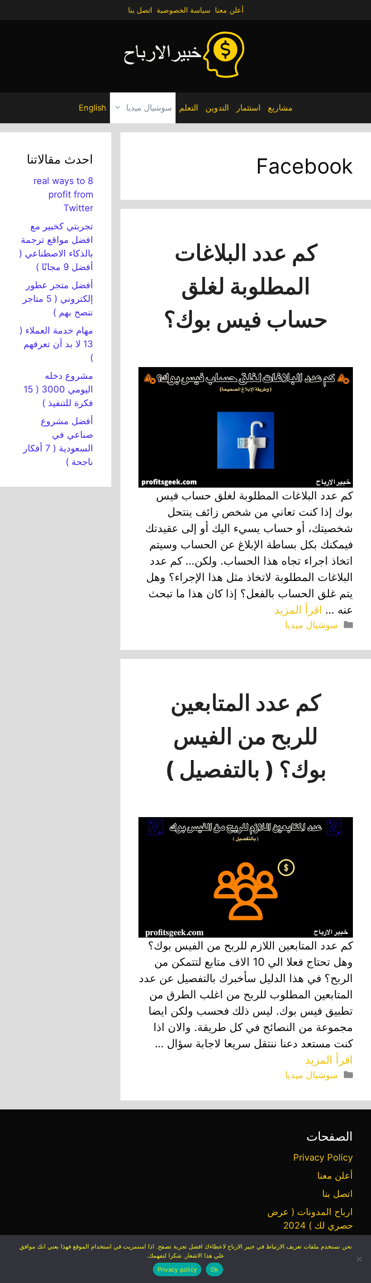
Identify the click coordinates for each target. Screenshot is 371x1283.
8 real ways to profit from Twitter (63, 194)
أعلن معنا (229, 10)
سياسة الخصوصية (183, 10)
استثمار (248, 107)
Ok (214, 1269)
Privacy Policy (323, 1157)
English (92, 107)
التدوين (217, 107)
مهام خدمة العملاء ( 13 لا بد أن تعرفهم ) (56, 344)
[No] (359, 1259)
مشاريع (280, 107)
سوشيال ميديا (149, 107)
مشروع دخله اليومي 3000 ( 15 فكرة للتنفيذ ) (58, 389)
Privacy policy (177, 1269)
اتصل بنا (140, 10)
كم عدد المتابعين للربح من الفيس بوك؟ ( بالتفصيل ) (246, 736)
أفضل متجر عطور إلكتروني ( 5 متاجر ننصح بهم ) (58, 299)
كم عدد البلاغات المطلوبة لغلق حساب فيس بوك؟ (246, 286)
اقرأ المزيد (298, 609)
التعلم (188, 107)
